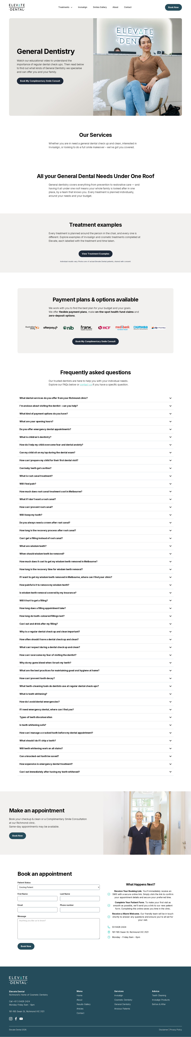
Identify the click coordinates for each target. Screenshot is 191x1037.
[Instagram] (10, 1018)
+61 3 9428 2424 (21, 1001)
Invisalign (82, 7)
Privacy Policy (176, 1030)
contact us (86, 384)
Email (20, 905)
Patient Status (24, 882)
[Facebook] (16, 1018)
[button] (65, 7)
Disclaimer (163, 1030)
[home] (17, 7)
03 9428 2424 (119, 927)
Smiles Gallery (100, 7)
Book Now (173, 7)
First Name (23, 894)
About (115, 7)
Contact (127, 7)
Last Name (65, 894)
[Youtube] (21, 1019)
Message (22, 916)
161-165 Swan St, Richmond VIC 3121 (26, 1011)
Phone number (67, 905)
